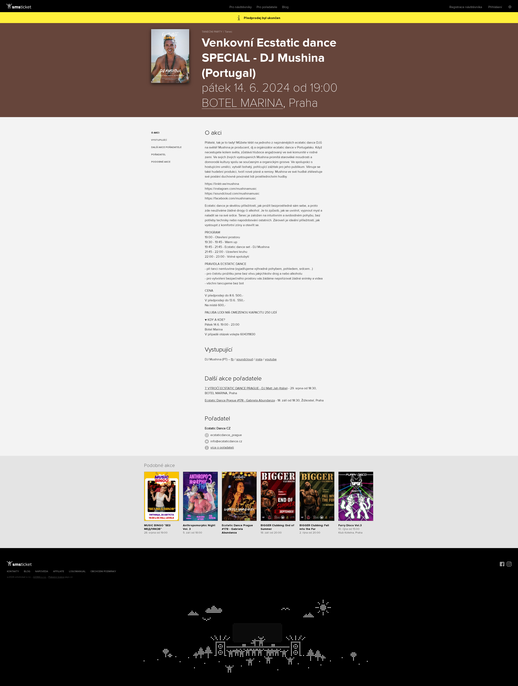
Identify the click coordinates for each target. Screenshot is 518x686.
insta (259, 359)
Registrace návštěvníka (465, 7)
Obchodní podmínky (103, 571)
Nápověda (41, 571)
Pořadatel (158, 154)
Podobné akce (160, 161)
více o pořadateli (222, 448)
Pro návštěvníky (240, 7)
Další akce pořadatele (166, 147)
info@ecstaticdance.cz (226, 441)
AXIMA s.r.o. (39, 577)
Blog (285, 7)
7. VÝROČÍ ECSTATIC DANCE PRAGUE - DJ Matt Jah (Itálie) (246, 388)
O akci (155, 132)
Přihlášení (495, 7)
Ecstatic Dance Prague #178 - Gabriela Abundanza (240, 400)
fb (232, 359)
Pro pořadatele (267, 7)
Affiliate (58, 571)
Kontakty (13, 571)
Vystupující (159, 140)
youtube (271, 359)
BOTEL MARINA (242, 103)
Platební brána (56, 577)
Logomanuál (77, 571)
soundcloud (244, 359)
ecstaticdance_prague (226, 435)
